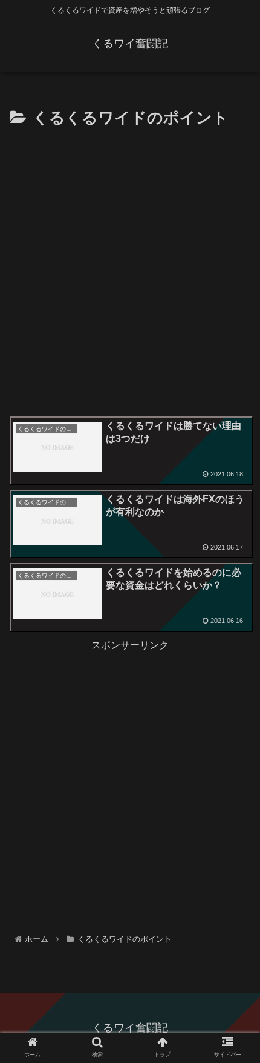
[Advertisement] (130, 268)
